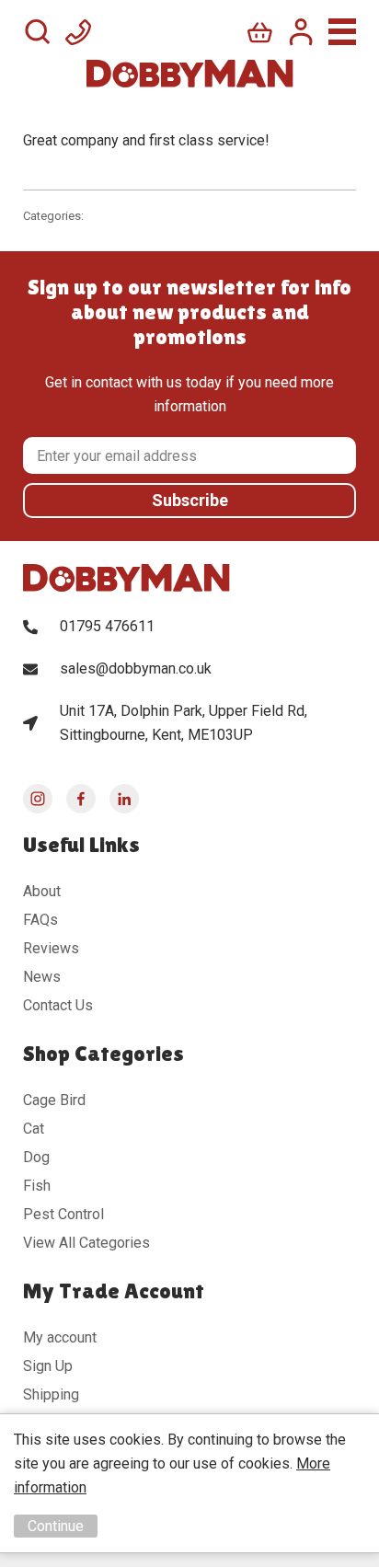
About (42, 891)
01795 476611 (107, 626)
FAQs (40, 919)
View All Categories (86, 1242)
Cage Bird (54, 1100)
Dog (36, 1157)
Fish (37, 1185)
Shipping (51, 1394)
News (42, 976)
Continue (56, 1526)
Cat (33, 1128)
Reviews (51, 948)
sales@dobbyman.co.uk (136, 668)
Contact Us (58, 1005)
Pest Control (63, 1214)
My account (60, 1337)
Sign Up (48, 1366)
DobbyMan (189, 73)
